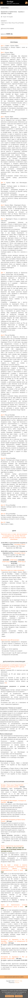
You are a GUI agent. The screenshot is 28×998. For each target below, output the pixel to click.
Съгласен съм (18, 996)
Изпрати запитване (14, 37)
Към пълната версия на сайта (14, 977)
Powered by (14, 982)
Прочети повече (9, 996)
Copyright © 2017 (14, 981)
